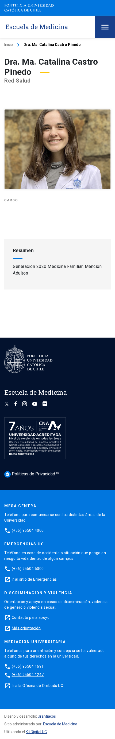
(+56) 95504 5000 (28, 568)
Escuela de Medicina (60, 724)
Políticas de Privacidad (30, 473)
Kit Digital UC (36, 732)
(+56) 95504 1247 (28, 675)
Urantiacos (47, 716)
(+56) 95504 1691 (28, 666)
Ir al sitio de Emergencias (34, 579)
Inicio (8, 44)
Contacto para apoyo (31, 617)
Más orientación (26, 628)
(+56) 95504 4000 (28, 530)
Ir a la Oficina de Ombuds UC (37, 685)
